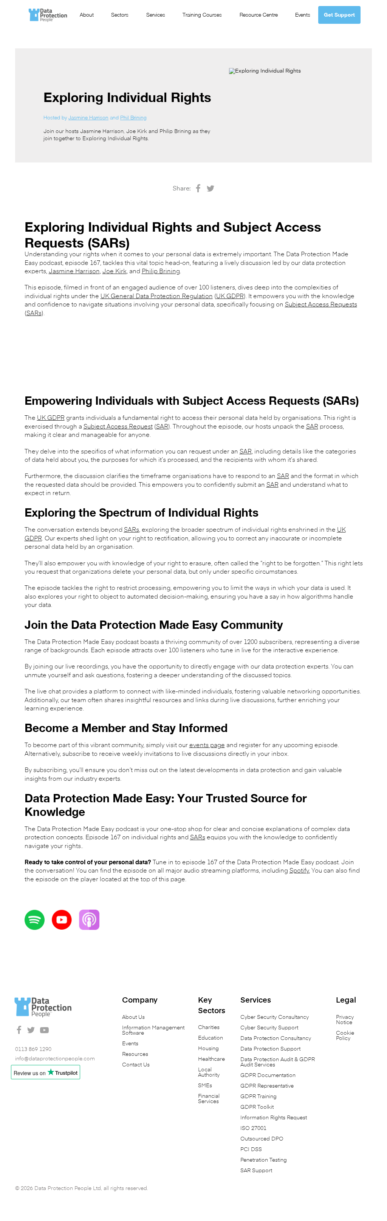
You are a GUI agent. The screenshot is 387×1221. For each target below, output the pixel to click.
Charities (209, 1027)
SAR (162, 427)
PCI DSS (251, 1149)
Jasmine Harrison (88, 117)
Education (210, 1038)
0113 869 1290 (33, 1049)
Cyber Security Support (269, 1028)
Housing (208, 1048)
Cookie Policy (345, 1036)
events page (207, 746)
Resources (135, 1054)
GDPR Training (258, 1096)
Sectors (119, 15)
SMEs (205, 1085)
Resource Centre (259, 15)
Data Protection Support (270, 1049)
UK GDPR (230, 297)
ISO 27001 (253, 1128)
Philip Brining (161, 272)
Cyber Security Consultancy (274, 1017)
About (87, 15)
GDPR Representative (267, 1086)
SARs (34, 314)
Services (155, 15)
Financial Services (209, 1099)
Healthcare (211, 1059)
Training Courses (202, 15)
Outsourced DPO (261, 1139)
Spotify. (299, 871)
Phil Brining (133, 117)
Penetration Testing (263, 1160)
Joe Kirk (114, 272)
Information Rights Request (273, 1117)
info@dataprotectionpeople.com (55, 1059)
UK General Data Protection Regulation (157, 297)
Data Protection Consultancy (275, 1038)
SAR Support (256, 1170)
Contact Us (136, 1065)
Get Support (339, 14)
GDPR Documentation (268, 1075)
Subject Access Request (118, 427)
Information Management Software (153, 1030)
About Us (133, 1017)
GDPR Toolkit (257, 1107)
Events (302, 15)
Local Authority (209, 1072)
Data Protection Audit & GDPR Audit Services (277, 1062)
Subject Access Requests (321, 305)
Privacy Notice (345, 1020)
